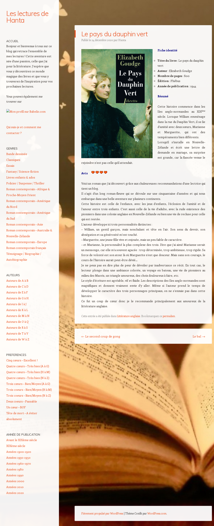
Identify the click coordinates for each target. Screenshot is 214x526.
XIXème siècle (15, 446)
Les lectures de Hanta (27, 16)
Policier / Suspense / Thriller (25, 183)
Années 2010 (15, 487)
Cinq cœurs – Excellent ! (22, 360)
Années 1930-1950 (18, 458)
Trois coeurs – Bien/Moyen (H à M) (29, 390)
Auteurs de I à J (16, 304)
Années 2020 (15, 493)
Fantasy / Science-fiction (22, 171)
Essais (10, 166)
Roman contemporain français (26, 248)
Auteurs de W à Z (17, 339)
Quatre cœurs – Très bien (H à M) (28, 372)
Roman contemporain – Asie (24, 224)
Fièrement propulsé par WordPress (102, 513)
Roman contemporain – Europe (26, 242)
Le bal (199, 336)
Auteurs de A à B (17, 281)
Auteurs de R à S (17, 327)
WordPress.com (156, 513)
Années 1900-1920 (18, 452)
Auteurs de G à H (17, 298)
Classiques (13, 160)
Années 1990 (15, 475)
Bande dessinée (16, 154)
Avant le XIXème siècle (21, 440)
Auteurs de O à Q (17, 322)
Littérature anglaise (128, 316)
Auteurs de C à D (17, 286)
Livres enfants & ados (20, 177)
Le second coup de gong (100, 336)
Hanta (122, 40)
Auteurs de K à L (17, 310)
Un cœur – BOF (16, 407)
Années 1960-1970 (18, 463)
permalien (169, 316)
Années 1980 (15, 469)
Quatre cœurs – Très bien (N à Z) (27, 378)
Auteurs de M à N (17, 316)
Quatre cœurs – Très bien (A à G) (27, 366)
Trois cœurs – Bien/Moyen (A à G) (28, 384)
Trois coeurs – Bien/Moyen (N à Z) (28, 395)
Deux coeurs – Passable (21, 401)
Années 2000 (15, 481)
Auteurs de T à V (17, 333)
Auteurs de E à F (17, 292)
